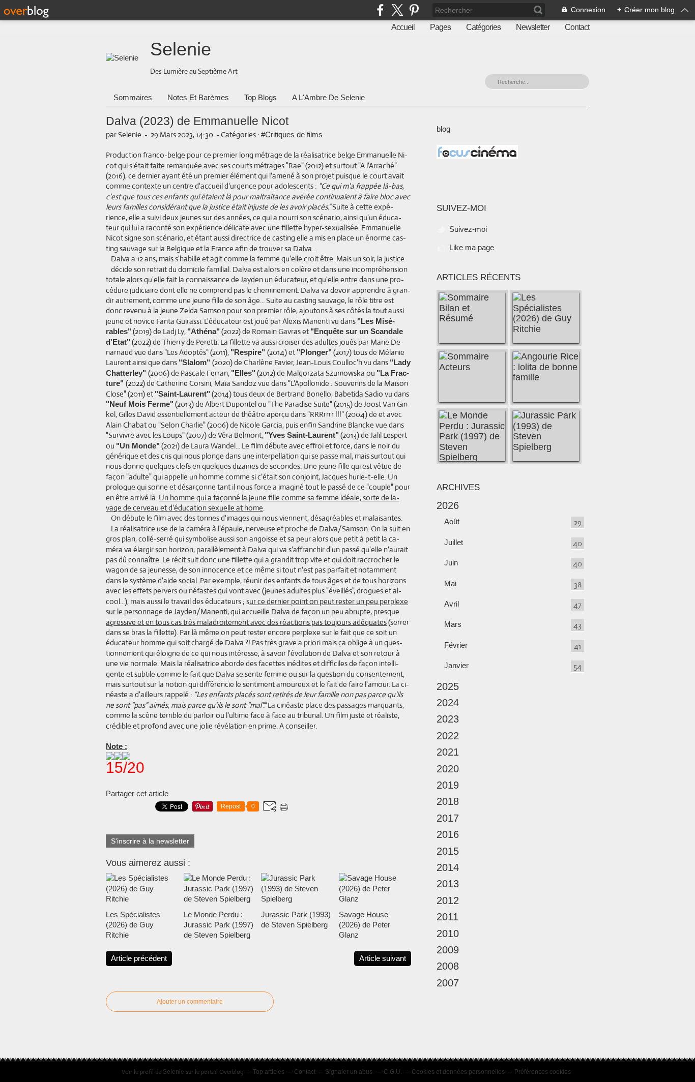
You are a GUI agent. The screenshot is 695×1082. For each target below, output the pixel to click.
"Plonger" (314, 352)
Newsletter (532, 27)
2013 (448, 883)
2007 (448, 982)
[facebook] (380, 10)
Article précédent (139, 958)
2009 (448, 949)
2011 (447, 916)
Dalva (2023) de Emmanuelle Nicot (197, 121)
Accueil (403, 27)
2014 (448, 867)
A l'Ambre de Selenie (328, 97)
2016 (448, 834)
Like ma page (471, 247)
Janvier (456, 665)
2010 (448, 933)
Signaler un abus (349, 1071)
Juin (451, 562)
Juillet (453, 542)
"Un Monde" (138, 445)
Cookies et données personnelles (458, 1071)
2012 (448, 900)
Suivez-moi (468, 229)
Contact (577, 27)
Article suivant (382, 958)
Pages (440, 27)
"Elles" (243, 373)
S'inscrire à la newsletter (150, 841)
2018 (448, 801)
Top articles (268, 1071)
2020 (448, 768)
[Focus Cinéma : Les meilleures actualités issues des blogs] (477, 156)
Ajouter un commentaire (190, 1001)
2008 (448, 966)
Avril (451, 603)
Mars (452, 624)
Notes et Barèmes (198, 97)
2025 (448, 686)
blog (443, 129)
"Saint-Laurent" (182, 393)
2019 (448, 785)
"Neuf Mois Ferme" (139, 404)
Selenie (180, 49)
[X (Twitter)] (397, 10)
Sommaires (132, 97)
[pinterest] (414, 10)
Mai (450, 583)
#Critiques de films (292, 134)
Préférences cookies (542, 1071)
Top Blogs (260, 97)
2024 (448, 702)
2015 (448, 851)
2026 (448, 505)
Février (456, 645)
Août (451, 521)
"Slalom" (195, 362)
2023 (448, 719)
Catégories (483, 27)
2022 (448, 735)
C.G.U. (393, 1071)
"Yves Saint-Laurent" (302, 435)
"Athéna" (203, 331)
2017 (448, 818)
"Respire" (248, 352)
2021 (448, 752)
